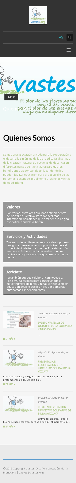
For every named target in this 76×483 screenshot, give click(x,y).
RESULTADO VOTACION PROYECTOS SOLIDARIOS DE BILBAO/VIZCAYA (54, 410)
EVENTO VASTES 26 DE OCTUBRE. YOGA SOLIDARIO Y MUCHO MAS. (55, 326)
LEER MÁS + (9, 338)
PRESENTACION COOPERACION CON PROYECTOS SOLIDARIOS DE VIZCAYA (54, 366)
